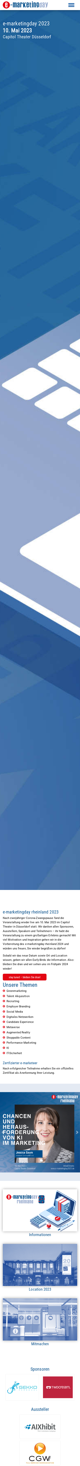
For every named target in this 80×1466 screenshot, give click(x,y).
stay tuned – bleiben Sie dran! (25, 977)
